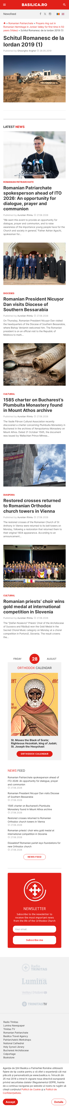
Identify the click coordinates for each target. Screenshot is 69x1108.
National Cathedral (13, 1043)
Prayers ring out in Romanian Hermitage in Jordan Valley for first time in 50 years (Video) (33, 27)
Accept (10, 1102)
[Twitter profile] (45, 14)
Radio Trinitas (10, 1021)
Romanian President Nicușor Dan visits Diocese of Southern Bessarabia (33, 304)
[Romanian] (59, 14)
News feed (35, 857)
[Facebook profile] (40, 14)
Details (58, 1102)
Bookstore (8, 1057)
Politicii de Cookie (31, 1089)
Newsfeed (9, 14)
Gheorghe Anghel (26, 50)
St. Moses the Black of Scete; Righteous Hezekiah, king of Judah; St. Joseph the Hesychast (34, 743)
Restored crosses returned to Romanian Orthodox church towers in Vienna (32, 506)
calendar (34, 668)
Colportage (9, 1053)
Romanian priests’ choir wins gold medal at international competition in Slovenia (33, 606)
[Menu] (4, 4)
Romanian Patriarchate (20, 23)
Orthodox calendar (34, 754)
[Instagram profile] (50, 14)
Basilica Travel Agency (15, 1036)
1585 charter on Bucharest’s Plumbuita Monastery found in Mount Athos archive (33, 405)
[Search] (64, 4)
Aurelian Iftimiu (25, 215)
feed (16, 770)
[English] (64, 14)
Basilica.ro (34, 4)
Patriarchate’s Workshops (17, 1039)
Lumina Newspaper (14, 1025)
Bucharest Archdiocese (16, 1050)
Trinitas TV (9, 1029)
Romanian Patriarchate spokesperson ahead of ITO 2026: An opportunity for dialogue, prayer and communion (32, 198)
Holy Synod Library (13, 1046)
